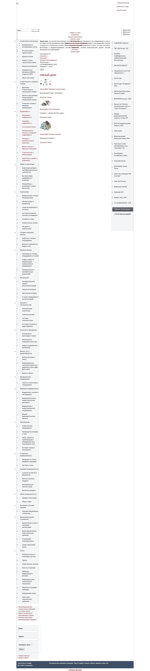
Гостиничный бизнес (29, 127)
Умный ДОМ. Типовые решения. (50, 134)
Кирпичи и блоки (27, 56)
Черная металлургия (29, 289)
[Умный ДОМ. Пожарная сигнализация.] (46, 85)
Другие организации (122, 209)
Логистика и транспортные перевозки (27, 599)
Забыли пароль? (24, 656)
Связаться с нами (123, 6)
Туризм (24, 560)
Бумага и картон (27, 373)
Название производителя (48, 60)
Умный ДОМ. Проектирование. (50, 109)
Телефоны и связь (28, 219)
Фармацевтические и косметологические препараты (29, 400)
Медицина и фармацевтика (29, 388)
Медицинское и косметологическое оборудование (28, 408)
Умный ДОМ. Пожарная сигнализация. (52, 89)
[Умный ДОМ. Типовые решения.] (46, 130)
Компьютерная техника (30, 223)
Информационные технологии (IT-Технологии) (28, 582)
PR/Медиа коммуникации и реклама (27, 574)
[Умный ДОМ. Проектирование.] (46, 105)
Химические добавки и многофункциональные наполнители (30, 170)
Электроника (24, 192)
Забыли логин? (24, 658)
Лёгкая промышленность (28, 494)
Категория (43, 58)
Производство (25, 422)
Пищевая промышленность (29, 469)
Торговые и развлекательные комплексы (28, 141)
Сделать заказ (121, 10)
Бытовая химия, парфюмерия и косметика (27, 178)
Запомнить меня (24, 645)
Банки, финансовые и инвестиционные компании (29, 533)
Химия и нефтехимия (27, 164)
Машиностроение (26, 250)
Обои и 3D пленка (28, 78)
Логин (20, 628)
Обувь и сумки (26, 502)
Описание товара (46, 97)
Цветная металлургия (29, 293)
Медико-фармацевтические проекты (28, 416)
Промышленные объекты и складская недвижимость (29, 133)
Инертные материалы (29, 66)
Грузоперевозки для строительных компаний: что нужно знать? (27, 609)
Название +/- (44, 56)
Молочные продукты (29, 490)
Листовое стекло (27, 465)
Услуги (22, 551)
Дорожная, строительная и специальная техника (29, 90)
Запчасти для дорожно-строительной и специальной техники (30, 98)
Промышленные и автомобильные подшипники (28, 272)
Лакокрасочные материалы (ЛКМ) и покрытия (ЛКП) (28, 72)
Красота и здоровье (28, 568)
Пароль (21, 636)
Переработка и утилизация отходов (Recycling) (29, 186)
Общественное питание (30, 564)
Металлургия (24, 278)
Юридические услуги (29, 593)
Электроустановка (28, 314)
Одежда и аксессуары (29, 498)
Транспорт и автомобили (28, 330)
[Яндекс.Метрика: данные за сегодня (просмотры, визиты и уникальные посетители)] (75, 670)
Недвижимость (25, 111)
